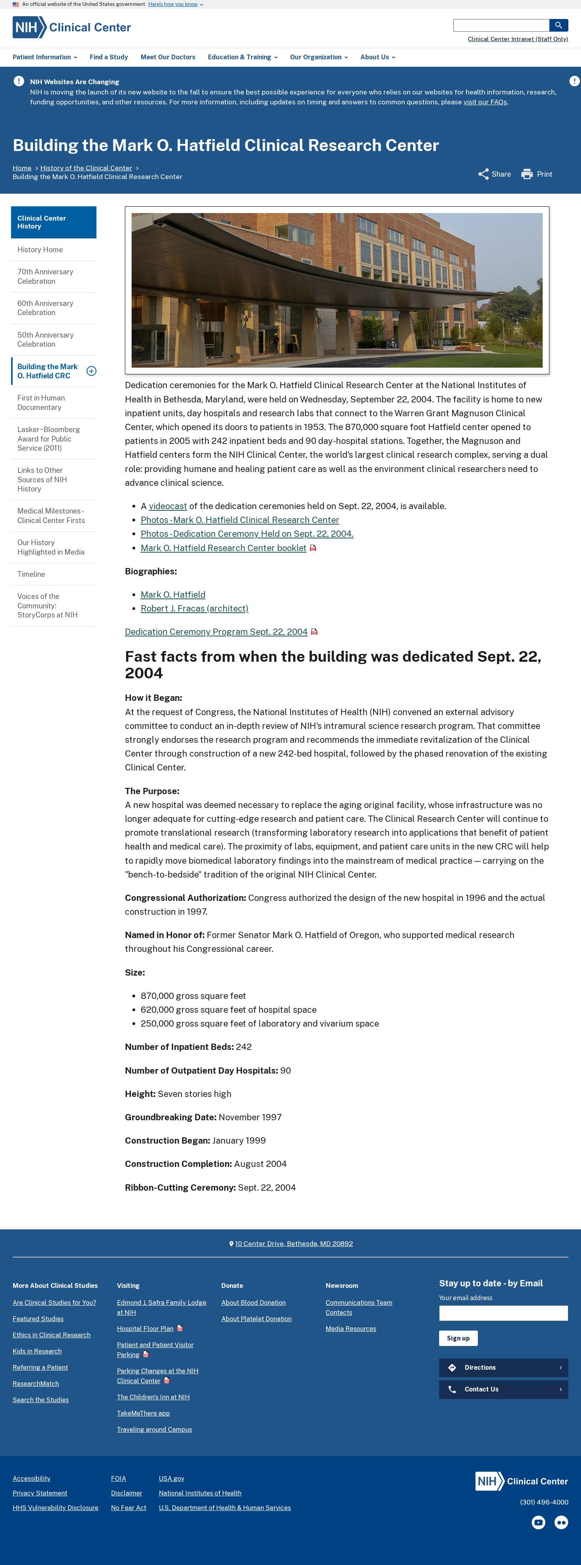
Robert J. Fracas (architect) (195, 608)
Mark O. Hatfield (173, 594)
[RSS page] (561, 1522)
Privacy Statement (40, 1493)
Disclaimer (126, 1493)
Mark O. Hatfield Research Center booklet (224, 548)
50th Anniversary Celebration (45, 339)
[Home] (72, 34)
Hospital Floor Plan (145, 1329)
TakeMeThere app (143, 1413)
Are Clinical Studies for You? (54, 1302)
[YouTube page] (538, 1522)
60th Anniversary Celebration (45, 308)
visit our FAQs (485, 102)
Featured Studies (38, 1319)
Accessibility (32, 1478)
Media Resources (351, 1329)
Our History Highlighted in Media (51, 547)
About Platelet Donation (256, 1319)
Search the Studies (41, 1400)
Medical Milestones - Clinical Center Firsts (51, 515)
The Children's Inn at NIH (153, 1397)
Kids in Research (37, 1351)
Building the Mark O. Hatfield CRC (47, 371)
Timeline (31, 574)
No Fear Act (128, 1508)
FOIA (118, 1478)
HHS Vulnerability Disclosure (55, 1508)
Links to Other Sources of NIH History (42, 479)
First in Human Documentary (41, 402)
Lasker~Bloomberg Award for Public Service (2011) (48, 438)
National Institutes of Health (200, 1493)
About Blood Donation (253, 1302)
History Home (40, 249)
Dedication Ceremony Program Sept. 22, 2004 (216, 632)
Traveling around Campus (154, 1429)
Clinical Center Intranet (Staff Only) (518, 39)
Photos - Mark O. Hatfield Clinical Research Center (240, 520)
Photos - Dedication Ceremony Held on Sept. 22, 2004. (247, 534)
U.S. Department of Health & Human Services (225, 1508)
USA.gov (171, 1478)
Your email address (465, 1297)
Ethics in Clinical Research (52, 1335)
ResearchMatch (36, 1384)
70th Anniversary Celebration (45, 276)
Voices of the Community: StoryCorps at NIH (47, 605)
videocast (168, 506)
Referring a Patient (40, 1367)
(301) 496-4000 (544, 1502)
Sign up (458, 1338)
